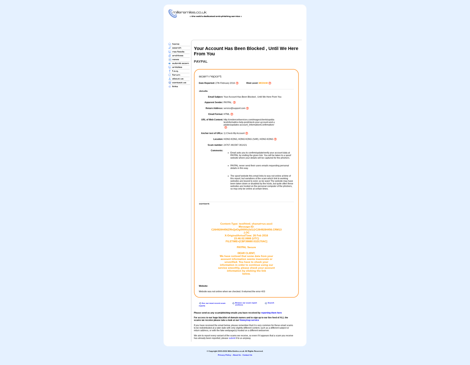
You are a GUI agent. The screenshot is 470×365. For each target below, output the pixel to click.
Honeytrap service (249, 320)
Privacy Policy (224, 355)
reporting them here (271, 313)
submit (232, 338)
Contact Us (247, 355)
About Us (237, 355)
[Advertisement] (235, 29)
